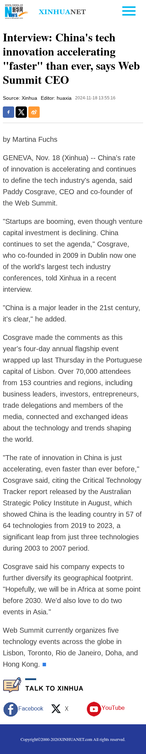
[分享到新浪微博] (34, 112)
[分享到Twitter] (21, 112)
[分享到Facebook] (8, 112)
